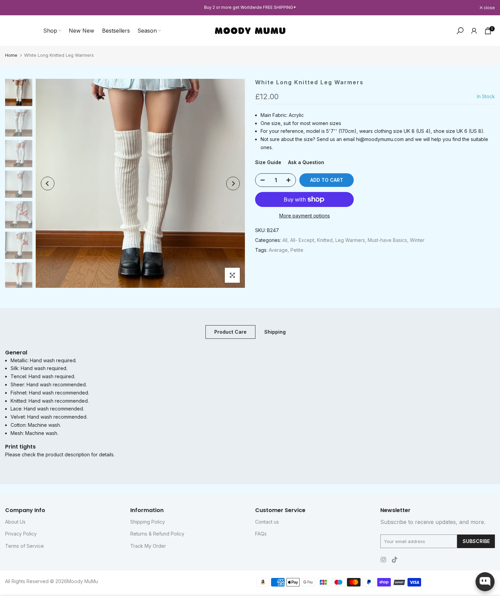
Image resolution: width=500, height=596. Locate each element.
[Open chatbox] (485, 581)
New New (81, 30)
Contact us (267, 522)
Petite (296, 250)
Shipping (275, 332)
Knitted (325, 240)
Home (11, 55)
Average (278, 250)
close (14, 8)
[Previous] (47, 183)
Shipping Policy (147, 522)
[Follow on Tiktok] (394, 560)
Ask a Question (306, 162)
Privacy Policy (21, 534)
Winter (417, 240)
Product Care (230, 332)
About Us (15, 522)
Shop (50, 30)
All (284, 240)
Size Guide (268, 162)
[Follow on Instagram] (383, 560)
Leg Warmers (350, 240)
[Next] (233, 183)
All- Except (302, 240)
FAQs (261, 534)
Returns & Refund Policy (157, 534)
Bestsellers (116, 30)
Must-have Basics (387, 240)
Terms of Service (24, 546)
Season (147, 30)
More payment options (304, 215)
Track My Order (148, 546)
